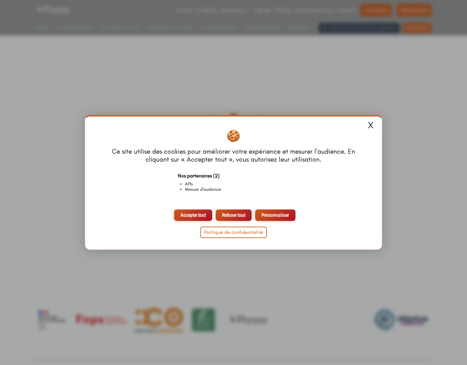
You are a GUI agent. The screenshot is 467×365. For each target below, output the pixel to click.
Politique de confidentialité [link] (233, 232)
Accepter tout (193, 215)
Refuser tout (233, 215)
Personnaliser (275, 215)
